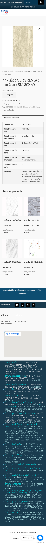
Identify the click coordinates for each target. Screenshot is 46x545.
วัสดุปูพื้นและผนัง (13, 71)
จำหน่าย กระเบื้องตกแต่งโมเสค (16, 384)
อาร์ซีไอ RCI (18, 371)
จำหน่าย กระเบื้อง (11, 362)
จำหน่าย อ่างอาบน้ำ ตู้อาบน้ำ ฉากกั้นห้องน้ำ (21, 402)
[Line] (22, 305)
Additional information (11, 118)
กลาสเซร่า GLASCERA (19, 378)
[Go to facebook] (40, 538)
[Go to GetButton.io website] (40, 542)
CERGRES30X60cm (20, 107)
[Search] (41, 2)
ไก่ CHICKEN (30, 371)
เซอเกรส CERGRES (23, 364)
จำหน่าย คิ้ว (9, 389)
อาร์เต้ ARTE (18, 369)
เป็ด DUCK (13, 374)
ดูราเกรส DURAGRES (22, 367)
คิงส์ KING (16, 422)
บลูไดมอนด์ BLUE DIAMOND (27, 417)
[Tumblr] (28, 305)
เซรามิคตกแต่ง (23, 386)
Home (4, 71)
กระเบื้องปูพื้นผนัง (8, 110)
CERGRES (9, 107)
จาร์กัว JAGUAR (31, 369)
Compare (9, 95)
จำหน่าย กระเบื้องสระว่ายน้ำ (15, 375)
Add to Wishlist (8, 90)
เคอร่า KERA (17, 380)
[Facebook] (17, 305)
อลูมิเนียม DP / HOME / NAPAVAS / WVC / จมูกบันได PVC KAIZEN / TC (22, 398)
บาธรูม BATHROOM (25, 420)
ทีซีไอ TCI (29, 375)
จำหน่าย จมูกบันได (12, 395)
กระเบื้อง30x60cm (33, 107)
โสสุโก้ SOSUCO (25, 362)
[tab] (23, 117)
